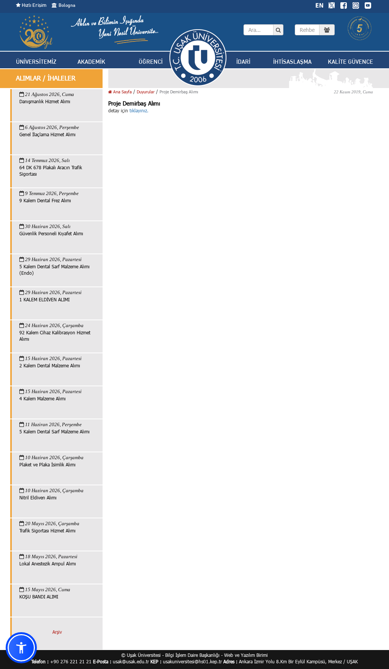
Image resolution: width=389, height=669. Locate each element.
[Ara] (278, 30)
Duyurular (146, 91)
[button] (21, 647)
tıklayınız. (139, 110)
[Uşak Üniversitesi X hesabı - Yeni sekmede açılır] (332, 5)
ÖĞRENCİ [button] (151, 61)
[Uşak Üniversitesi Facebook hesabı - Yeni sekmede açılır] (343, 5)
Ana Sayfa (122, 91)
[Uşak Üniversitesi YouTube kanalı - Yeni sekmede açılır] (367, 5)
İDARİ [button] (243, 61)
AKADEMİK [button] (91, 61)
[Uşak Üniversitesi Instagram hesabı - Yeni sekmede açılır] (355, 5)
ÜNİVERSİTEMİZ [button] (36, 61)
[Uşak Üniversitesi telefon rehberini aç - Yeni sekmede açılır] (315, 29)
